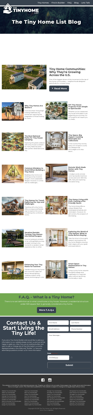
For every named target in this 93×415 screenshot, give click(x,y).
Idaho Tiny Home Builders (30, 392)
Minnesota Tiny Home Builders (54, 392)
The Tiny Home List (21, 8)
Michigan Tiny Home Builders (54, 391)
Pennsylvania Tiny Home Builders (78, 391)
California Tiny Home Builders (9, 397)
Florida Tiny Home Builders (8, 403)
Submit (69, 365)
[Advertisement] (46, 47)
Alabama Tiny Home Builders (9, 391)
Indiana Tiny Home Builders (31, 394)
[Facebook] (42, 380)
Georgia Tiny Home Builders (8, 404)
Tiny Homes (43, 3)
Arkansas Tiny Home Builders (9, 396)
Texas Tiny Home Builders (76, 396)
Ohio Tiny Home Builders (53, 403)
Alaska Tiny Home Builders (8, 392)
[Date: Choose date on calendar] (71, 357)
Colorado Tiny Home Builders (9, 399)
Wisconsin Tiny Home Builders (77, 403)
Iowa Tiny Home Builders (30, 396)
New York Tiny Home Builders (54, 399)
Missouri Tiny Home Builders (54, 394)
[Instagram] (50, 380)
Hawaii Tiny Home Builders (31, 391)
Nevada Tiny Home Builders (54, 396)
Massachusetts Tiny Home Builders (32, 404)
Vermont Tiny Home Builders (77, 397)
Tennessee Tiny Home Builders (77, 394)
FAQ (69, 3)
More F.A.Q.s (46, 310)
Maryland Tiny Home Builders (31, 403)
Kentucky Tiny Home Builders (31, 397)
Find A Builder (58, 3)
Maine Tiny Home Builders (30, 401)
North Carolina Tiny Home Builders (55, 401)
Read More (60, 88)
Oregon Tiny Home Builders (53, 404)
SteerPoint (50, 410)
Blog (76, 3)
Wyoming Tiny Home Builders (77, 404)
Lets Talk (85, 3)
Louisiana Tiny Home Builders (31, 399)
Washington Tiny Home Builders (77, 401)
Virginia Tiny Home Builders (76, 399)
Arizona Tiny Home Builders (8, 394)
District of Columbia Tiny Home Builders (11, 401)
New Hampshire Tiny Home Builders (56, 397)
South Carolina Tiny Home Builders (78, 392)
